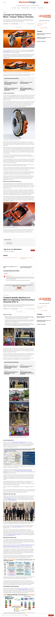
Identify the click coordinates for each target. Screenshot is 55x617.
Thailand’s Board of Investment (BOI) (18, 442)
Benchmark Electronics (13, 499)
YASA (14, 96)
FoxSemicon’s (8, 498)
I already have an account (19, 289)
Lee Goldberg (5, 308)
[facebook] (16, 311)
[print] (34, 311)
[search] (5, 2)
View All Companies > (44, 27)
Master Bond (39, 24)
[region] (19, 278)
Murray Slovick (5, 23)
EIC (32, 532)
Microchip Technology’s (17, 526)
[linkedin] (17, 311)
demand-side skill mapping (23, 589)
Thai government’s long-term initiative (14, 534)
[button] (3, 2)
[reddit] (20, 311)
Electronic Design (15, 23)
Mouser (38, 25)
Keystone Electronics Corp (41, 23)
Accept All (51, 615)
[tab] (6, 273)
